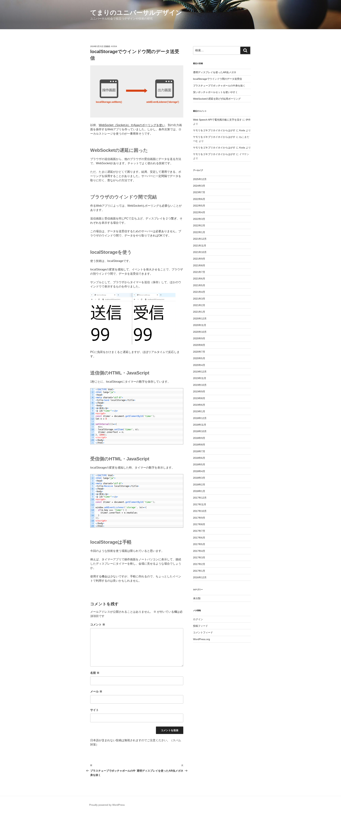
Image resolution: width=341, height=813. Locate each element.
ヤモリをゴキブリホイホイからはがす (214, 130)
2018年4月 (199, 471)
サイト (94, 709)
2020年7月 (199, 351)
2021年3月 (199, 298)
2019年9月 (199, 391)
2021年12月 (200, 238)
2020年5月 (199, 358)
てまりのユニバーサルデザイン (136, 12)
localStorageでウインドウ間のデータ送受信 (217, 78)
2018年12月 (200, 418)
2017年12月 (200, 497)
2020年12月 (200, 318)
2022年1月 (199, 232)
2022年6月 (199, 199)
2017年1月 (199, 570)
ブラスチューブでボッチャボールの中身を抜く (219, 85)
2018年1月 (199, 491)
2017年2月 (199, 564)
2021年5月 (199, 285)
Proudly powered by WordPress (107, 804)
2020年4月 (199, 365)
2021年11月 (199, 245)
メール (96, 691)
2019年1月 (199, 411)
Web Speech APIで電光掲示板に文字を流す (217, 119)
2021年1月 (199, 311)
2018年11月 (199, 424)
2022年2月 (199, 225)
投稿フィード (200, 625)
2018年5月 (199, 464)
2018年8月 (199, 444)
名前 (94, 672)
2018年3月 (199, 477)
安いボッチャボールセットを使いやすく (215, 92)
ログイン (198, 619)
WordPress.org (201, 639)
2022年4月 (199, 212)
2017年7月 (199, 530)
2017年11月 (199, 504)
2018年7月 (199, 451)
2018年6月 (199, 457)
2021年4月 (199, 291)
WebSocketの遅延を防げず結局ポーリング (217, 98)
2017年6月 (199, 537)
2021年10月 (200, 252)
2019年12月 (200, 371)
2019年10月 (200, 385)
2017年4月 (199, 551)
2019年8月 (199, 398)
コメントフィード (203, 632)
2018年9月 (199, 438)
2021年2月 (199, 305)
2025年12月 (200, 179)
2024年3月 (199, 185)
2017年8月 (199, 524)
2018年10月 (200, 431)
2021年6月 (199, 278)
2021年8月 (199, 265)
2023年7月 (199, 192)
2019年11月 (199, 378)
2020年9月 (199, 338)
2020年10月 (200, 331)
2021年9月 (199, 258)
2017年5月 (199, 544)
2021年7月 (199, 272)
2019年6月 (199, 404)
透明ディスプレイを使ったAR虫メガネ (214, 72)
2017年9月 (199, 517)
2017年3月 (199, 557)
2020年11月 (199, 325)
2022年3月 (199, 218)
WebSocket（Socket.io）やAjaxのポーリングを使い (132, 125)
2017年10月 (200, 511)
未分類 (197, 598)
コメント (97, 624)
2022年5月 (199, 205)
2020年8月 (199, 345)
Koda (114, 46)
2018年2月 (199, 484)
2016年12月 (200, 577)
